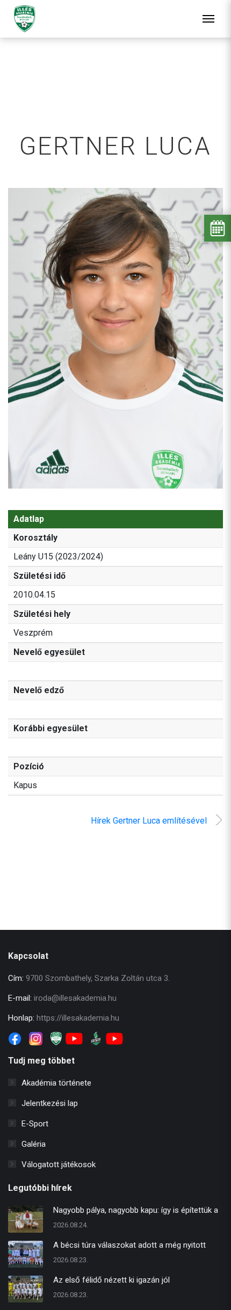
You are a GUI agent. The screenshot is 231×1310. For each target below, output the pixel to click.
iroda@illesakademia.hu (75, 998)
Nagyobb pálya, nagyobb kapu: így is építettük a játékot (135, 1211)
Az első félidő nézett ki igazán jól (111, 1280)
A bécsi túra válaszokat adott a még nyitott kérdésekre (129, 1246)
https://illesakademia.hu (78, 1018)
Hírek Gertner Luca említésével (149, 821)
